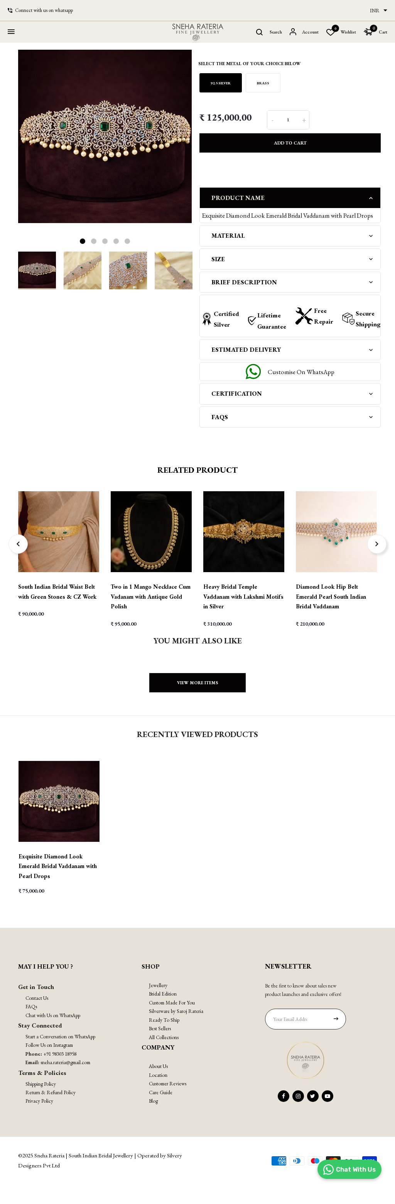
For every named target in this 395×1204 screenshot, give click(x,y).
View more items (197, 682)
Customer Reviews (167, 1083)
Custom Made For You (172, 1002)
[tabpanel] (105, 136)
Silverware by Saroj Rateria (176, 1011)
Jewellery (158, 985)
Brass (263, 83)
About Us (158, 1066)
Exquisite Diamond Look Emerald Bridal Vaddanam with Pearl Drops (58, 866)
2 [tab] (93, 241)
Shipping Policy (40, 1084)
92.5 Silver (221, 83)
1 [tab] (82, 241)
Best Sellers (160, 1028)
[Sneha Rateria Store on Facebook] (283, 1096)
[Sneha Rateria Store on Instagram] (298, 1096)
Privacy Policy (39, 1101)
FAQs (31, 1006)
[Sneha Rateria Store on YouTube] (327, 1096)
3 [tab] (105, 241)
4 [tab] (116, 241)
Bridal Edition (163, 994)
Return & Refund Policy (50, 1092)
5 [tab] (127, 241)
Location (158, 1075)
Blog (153, 1101)
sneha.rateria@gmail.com (65, 1062)
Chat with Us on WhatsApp (52, 1015)
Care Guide (160, 1092)
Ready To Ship (164, 1020)
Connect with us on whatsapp (44, 10)
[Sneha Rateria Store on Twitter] (313, 1096)
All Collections (164, 1037)
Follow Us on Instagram (49, 1045)
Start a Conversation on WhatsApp (60, 1036)
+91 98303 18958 (59, 1054)
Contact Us (36, 998)
